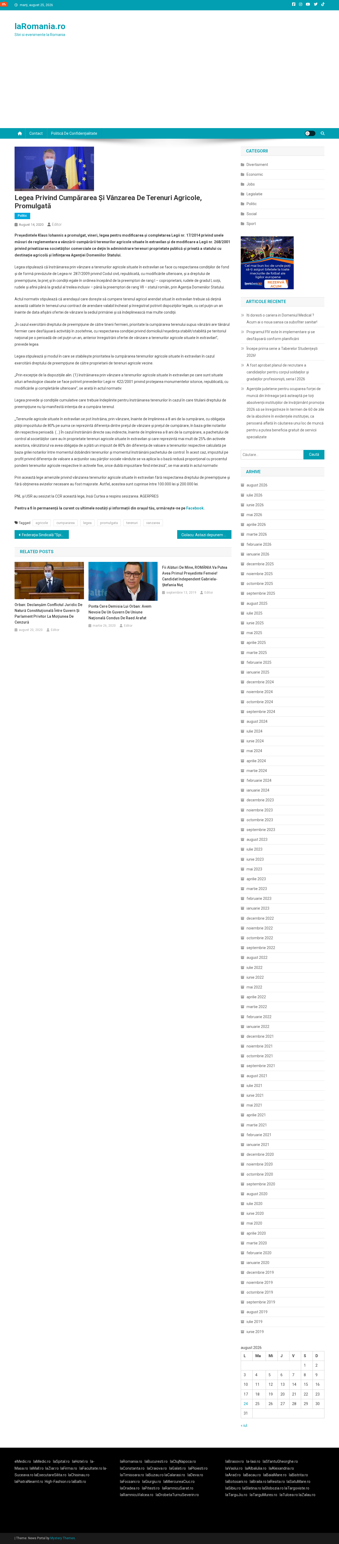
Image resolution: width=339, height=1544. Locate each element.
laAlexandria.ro (281, 1468)
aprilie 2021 (256, 1115)
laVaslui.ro (235, 1468)
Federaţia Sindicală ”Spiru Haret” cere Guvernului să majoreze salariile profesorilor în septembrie (45, 535)
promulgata (109, 523)
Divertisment (257, 164)
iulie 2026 (254, 495)
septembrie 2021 (261, 1066)
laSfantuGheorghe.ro (280, 1461)
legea (87, 523)
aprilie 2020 (256, 1233)
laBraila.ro (258, 1481)
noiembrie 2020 (260, 1164)
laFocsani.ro (130, 1481)
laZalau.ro (307, 1495)
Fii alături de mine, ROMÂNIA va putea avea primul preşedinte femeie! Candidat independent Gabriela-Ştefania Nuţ (194, 576)
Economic (255, 174)
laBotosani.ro (236, 1481)
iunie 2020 (255, 1213)
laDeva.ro (195, 1475)
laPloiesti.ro (198, 1468)
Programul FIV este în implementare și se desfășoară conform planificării (281, 335)
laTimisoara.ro (132, 1475)
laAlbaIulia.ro (255, 1468)
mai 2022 (254, 987)
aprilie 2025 (256, 642)
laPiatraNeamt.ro (29, 1481)
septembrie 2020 (261, 1184)
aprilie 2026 (256, 524)
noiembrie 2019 (260, 1282)
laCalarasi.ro (174, 1475)
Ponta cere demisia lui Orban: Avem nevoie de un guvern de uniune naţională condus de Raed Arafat (119, 612)
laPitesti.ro (151, 1488)
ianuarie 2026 (258, 554)
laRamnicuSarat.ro (177, 1488)
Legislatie (254, 194)
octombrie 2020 (260, 1174)
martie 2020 (257, 1243)
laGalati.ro (177, 1468)
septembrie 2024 (261, 712)
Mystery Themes (62, 1538)
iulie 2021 (254, 1085)
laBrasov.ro (234, 1461)
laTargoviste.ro (296, 1488)
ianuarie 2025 (258, 672)
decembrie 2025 (260, 564)
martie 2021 (257, 1125)
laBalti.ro (79, 1481)
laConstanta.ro (132, 1468)
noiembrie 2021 (260, 1046)
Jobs (251, 184)
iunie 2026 (255, 505)
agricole (41, 523)
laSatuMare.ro (298, 1481)
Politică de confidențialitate (74, 133)
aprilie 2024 (256, 761)
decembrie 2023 (260, 800)
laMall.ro (37, 1468)
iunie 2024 (255, 741)
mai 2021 (254, 1105)
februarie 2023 (259, 898)
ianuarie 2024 (258, 790)
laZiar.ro (52, 1468)
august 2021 (257, 1076)
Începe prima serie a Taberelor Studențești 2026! (282, 352)
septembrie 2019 (261, 1302)
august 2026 (257, 485)
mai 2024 (254, 751)
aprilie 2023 (256, 879)
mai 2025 (254, 633)
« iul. (244, 1425)
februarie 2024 (259, 780)
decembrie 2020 (260, 1154)
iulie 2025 (254, 613)
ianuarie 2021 (258, 1145)
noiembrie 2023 (260, 810)
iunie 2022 (255, 977)
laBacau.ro (252, 1475)
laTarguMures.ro (263, 1495)
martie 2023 (257, 889)
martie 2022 (257, 1007)
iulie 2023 (254, 849)
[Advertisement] (169, 88)
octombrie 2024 (260, 702)
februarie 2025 (259, 662)
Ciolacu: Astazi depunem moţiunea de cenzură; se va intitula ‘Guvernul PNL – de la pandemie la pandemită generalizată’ (206, 535)
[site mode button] (310, 133)
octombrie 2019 (260, 1292)
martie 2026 (257, 534)
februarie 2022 (259, 1017)
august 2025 (257, 603)
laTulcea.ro (289, 1495)
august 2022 (257, 957)
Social (252, 214)
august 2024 (257, 721)
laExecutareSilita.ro (50, 1475)
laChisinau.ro (79, 1475)
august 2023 (257, 839)
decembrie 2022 (260, 918)
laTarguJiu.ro (237, 1495)
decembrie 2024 (260, 682)
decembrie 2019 (260, 1272)
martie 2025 (257, 653)
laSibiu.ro (233, 1488)
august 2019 (257, 1312)
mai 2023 (254, 869)
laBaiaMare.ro (275, 1475)
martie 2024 (257, 771)
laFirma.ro (68, 1468)
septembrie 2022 (261, 948)
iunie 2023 (255, 859)
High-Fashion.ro (58, 1481)
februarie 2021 (259, 1135)
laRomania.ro (40, 26)
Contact (36, 133)
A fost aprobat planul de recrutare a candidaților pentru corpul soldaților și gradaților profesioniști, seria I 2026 (278, 372)
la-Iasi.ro (253, 1461)
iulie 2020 (254, 1204)
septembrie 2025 (261, 593)
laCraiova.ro (157, 1468)
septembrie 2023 (261, 830)
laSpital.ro (61, 1461)
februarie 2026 (259, 544)
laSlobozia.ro (273, 1488)
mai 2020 (254, 1223)
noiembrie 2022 (260, 928)
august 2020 (257, 1194)
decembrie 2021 (260, 1036)
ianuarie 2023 (258, 908)
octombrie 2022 (260, 938)
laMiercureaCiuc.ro (179, 1481)
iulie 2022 (254, 967)
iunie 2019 (255, 1332)
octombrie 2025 (260, 583)
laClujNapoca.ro (183, 1461)
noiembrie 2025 (260, 574)
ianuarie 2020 (258, 1263)
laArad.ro (233, 1475)
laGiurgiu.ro (152, 1481)
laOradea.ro (130, 1488)
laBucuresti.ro (156, 1461)
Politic (22, 216)
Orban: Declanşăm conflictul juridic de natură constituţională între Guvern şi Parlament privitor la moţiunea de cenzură (48, 613)
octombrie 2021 (260, 1056)
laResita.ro (276, 1481)
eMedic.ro (23, 1461)
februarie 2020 (259, 1253)
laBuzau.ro (155, 1475)
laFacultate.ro (91, 1468)
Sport (251, 224)
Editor (57, 224)
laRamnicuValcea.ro (136, 1495)
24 (246, 1404)
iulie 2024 (254, 731)
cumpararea (65, 523)
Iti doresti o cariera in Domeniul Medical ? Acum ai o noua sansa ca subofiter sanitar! (282, 318)
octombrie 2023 (260, 820)
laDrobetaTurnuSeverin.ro (177, 1495)
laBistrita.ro (298, 1475)
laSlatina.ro (251, 1488)
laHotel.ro (80, 1461)
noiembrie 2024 (260, 692)
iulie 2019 (254, 1322)
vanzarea (153, 523)
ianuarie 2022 (258, 1026)
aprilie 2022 (256, 997)
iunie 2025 (255, 623)
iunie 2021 (255, 1095)
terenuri (132, 523)
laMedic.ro (42, 1461)
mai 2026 (254, 515)
